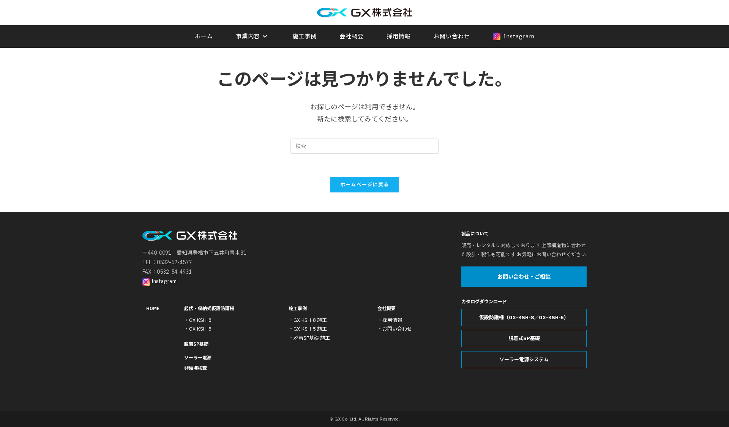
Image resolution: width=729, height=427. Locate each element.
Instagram (163, 281)
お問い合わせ (397, 329)
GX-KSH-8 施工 (310, 320)
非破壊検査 (195, 368)
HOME (152, 308)
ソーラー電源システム (524, 359)
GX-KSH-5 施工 (310, 329)
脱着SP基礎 (196, 344)
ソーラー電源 (197, 358)
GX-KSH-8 (200, 320)
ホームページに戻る (364, 184)
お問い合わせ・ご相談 (524, 276)
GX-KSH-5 (200, 329)
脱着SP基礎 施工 (311, 338)
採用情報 (392, 320)
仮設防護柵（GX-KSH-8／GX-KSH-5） (524, 317)
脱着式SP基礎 (524, 338)
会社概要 (386, 308)
